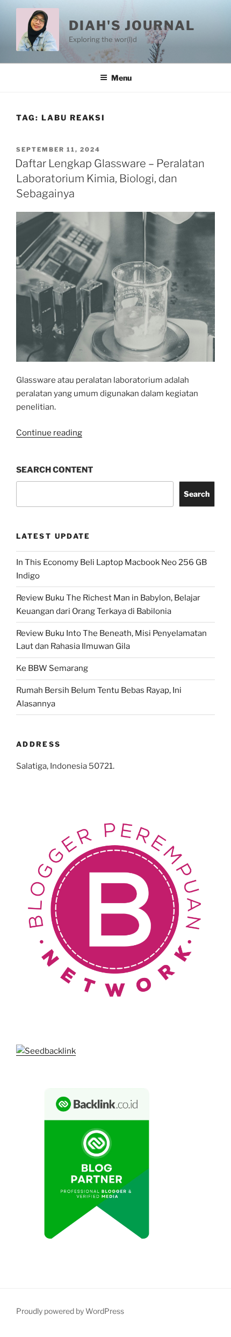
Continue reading (49, 433)
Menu (121, 77)
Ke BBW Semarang (52, 668)
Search (197, 493)
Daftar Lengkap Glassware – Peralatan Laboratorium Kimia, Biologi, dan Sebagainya (110, 178)
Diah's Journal (132, 25)
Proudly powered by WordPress (70, 1310)
